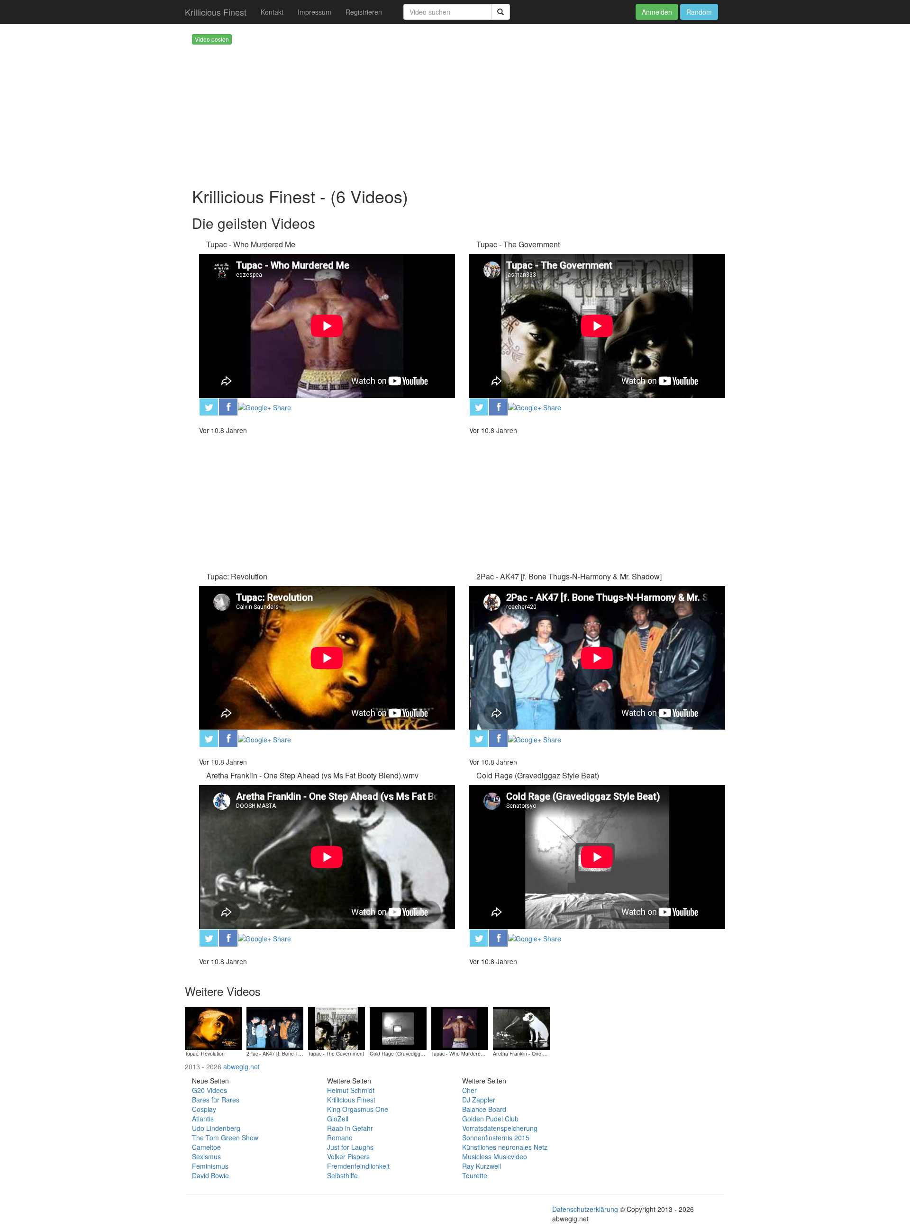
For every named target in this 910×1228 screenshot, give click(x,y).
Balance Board (484, 1109)
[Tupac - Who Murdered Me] (459, 1027)
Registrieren (364, 12)
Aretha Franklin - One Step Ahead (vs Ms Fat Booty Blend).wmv (312, 775)
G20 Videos (209, 1090)
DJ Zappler (478, 1099)
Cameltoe (206, 1147)
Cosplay (204, 1109)
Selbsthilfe (342, 1175)
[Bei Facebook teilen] (228, 405)
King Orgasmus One (357, 1109)
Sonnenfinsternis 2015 (495, 1137)
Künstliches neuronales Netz (504, 1147)
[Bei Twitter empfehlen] (208, 405)
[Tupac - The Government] (336, 1027)
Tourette (474, 1175)
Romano (340, 1137)
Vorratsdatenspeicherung (499, 1128)
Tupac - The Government (518, 244)
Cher (469, 1090)
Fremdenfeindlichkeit (358, 1166)
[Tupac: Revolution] (213, 1027)
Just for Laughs (350, 1147)
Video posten (212, 39)
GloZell (337, 1118)
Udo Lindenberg (216, 1128)
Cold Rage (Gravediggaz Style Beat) (537, 775)
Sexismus (206, 1156)
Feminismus (210, 1166)
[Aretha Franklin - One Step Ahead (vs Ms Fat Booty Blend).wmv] (521, 1027)
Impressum (314, 12)
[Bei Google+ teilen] (264, 406)
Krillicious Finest (215, 12)
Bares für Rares (215, 1099)
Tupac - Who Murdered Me (250, 244)
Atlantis (203, 1118)
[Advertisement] (469, 111)
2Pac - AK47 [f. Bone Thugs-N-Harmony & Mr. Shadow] (569, 576)
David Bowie (210, 1175)
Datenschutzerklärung (585, 1209)
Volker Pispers (348, 1156)
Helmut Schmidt (350, 1090)
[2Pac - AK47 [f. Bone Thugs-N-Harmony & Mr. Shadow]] (274, 1027)
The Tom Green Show (225, 1137)
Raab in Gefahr (350, 1128)
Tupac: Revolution (236, 576)
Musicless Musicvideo (494, 1156)
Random (699, 12)
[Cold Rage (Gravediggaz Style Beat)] (398, 1027)
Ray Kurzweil (481, 1166)
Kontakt (272, 12)
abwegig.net (241, 1066)
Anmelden (657, 12)
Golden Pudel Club (490, 1118)
